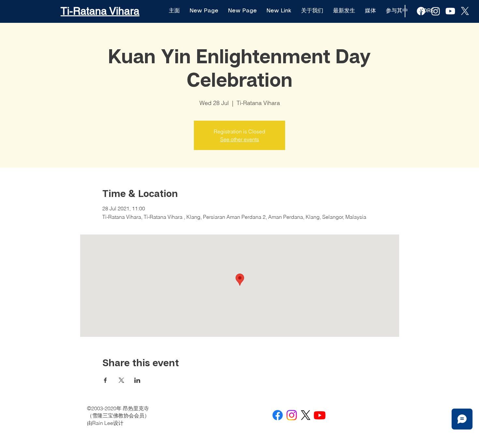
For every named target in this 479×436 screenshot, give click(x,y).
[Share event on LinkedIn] (137, 380)
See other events (239, 139)
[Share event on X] (121, 380)
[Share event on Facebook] (105, 380)
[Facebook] (277, 415)
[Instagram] (291, 415)
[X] (465, 11)
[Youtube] (450, 11)
